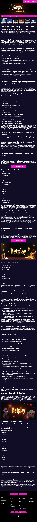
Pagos (2, 506)
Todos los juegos (12, 509)
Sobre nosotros (3, 499)
